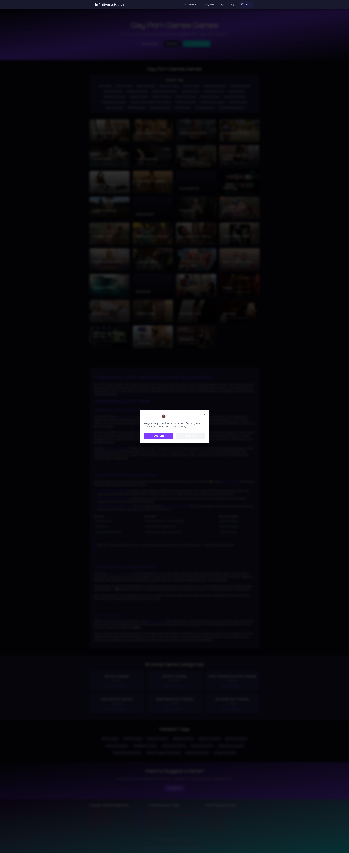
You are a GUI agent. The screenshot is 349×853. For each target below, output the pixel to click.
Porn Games (191, 4)
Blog (232, 4)
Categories (208, 4)
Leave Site (190, 435)
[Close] (204, 414)
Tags (222, 4)
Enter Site (159, 435)
